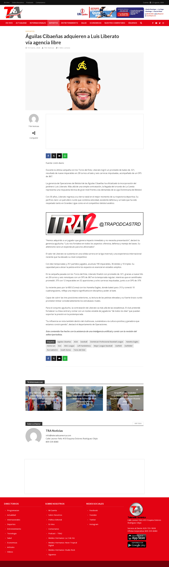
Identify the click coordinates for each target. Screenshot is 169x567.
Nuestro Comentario (115, 23)
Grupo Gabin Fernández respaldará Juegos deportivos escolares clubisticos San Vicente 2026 (125, 396)
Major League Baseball (103, 346)
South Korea (66, 350)
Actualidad (21, 23)
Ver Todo (138, 423)
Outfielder (129, 346)
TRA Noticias (49, 48)
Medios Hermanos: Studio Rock (61, 550)
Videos (10, 552)
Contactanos (40, 2)
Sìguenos (52, 554)
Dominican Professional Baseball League (106, 342)
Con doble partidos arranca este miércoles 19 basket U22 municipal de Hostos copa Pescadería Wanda (84, 396)
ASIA (76, 342)
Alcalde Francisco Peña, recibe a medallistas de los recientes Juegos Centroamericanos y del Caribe (44, 396)
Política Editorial (55, 519)
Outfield (118, 346)
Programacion (13, 510)
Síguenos (132, 23)
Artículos (10, 547)
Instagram (93, 524)
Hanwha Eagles (132, 342)
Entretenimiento (69, 23)
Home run (51, 346)
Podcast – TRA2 (55, 533)
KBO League (69, 346)
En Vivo (7, 2)
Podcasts (29, 2)
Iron (59, 346)
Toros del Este (79, 350)
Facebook (93, 510)
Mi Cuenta (52, 510)
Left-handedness (84, 346)
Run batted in (52, 350)
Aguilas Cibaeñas (64, 342)
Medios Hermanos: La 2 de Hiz (61, 538)
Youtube (93, 515)
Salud (84, 23)
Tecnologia (11, 533)
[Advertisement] (94, 131)
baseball (84, 342)
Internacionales (38, 23)
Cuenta (145, 2)
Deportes (53, 23)
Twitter (92, 519)
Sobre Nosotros (18, 2)
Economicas (95, 23)
